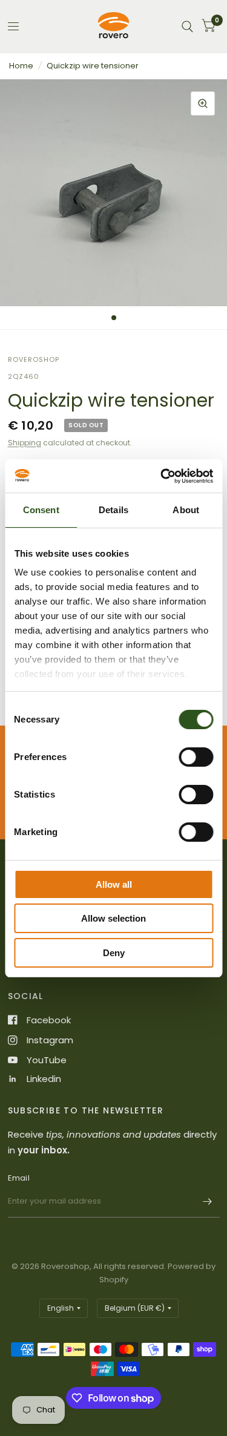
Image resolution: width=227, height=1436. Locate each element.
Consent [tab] (41, 510)
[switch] (196, 757)
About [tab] (186, 510)
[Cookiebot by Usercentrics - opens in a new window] (161, 476)
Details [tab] (113, 510)
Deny (114, 953)
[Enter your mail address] (208, 1202)
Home (21, 65)
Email (19, 1178)
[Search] (187, 26)
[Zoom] (203, 103)
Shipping (24, 443)
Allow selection (113, 918)
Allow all (114, 884)
